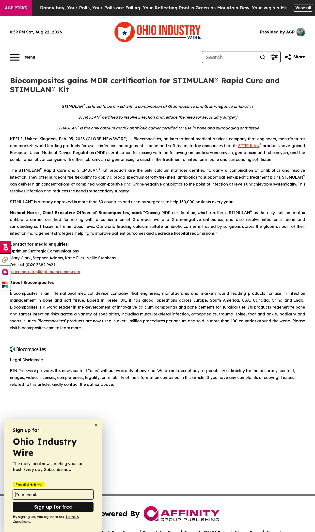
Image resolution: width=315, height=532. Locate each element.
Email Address (28, 484)
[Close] (96, 425)
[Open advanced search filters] (274, 57)
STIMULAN (248, 145)
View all (303, 7)
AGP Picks (16, 7)
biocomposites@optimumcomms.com (45, 271)
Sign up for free (53, 507)
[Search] (262, 57)
